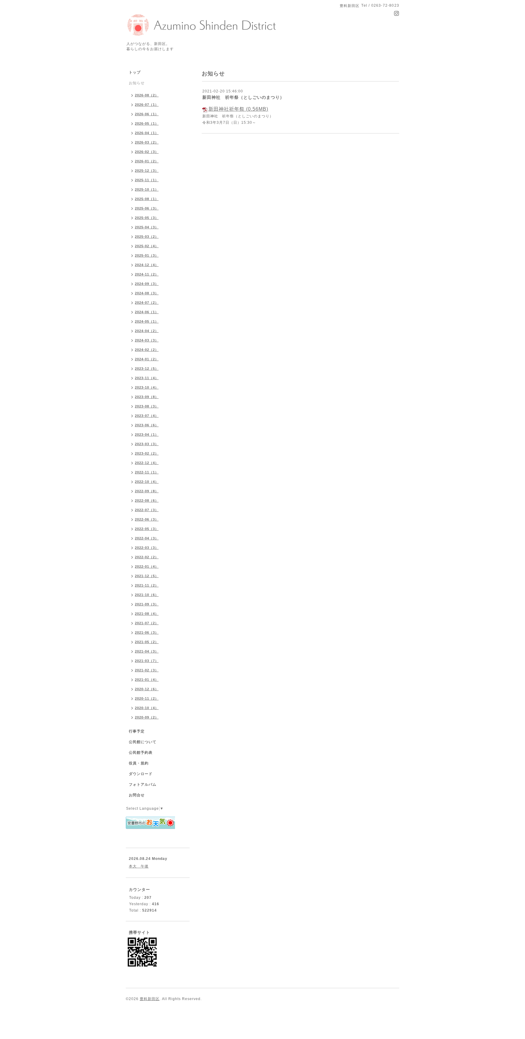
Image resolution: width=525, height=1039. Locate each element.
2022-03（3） (147, 547)
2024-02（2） (147, 350)
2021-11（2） (147, 585)
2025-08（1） (147, 199)
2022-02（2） (147, 557)
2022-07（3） (147, 510)
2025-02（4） (147, 246)
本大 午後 (139, 866)
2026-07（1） (147, 104)
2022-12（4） (147, 463)
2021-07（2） (147, 623)
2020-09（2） (147, 717)
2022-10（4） (147, 481)
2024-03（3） (147, 340)
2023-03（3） (147, 444)
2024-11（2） (147, 274)
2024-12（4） (147, 265)
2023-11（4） (147, 378)
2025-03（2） (147, 236)
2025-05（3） (147, 218)
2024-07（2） (147, 302)
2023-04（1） (147, 434)
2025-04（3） (147, 227)
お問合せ (137, 795)
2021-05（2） (147, 642)
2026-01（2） (147, 161)
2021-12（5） (147, 576)
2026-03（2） (147, 142)
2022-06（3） (147, 519)
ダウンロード (141, 774)
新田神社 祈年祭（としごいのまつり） (243, 97)
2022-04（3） (147, 538)
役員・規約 (139, 763)
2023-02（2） (147, 453)
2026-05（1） (147, 123)
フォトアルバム (142, 784)
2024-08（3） (147, 293)
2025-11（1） (147, 180)
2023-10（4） (147, 387)
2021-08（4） (147, 613)
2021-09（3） (147, 604)
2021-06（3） (147, 632)
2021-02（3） (147, 670)
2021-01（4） (147, 679)
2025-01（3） (147, 255)
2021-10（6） (147, 595)
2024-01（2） (147, 359)
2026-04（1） (147, 133)
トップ (135, 72)
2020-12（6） (147, 689)
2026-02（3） (147, 152)
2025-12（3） (147, 170)
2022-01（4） (147, 566)
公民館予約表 (141, 752)
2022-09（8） (147, 491)
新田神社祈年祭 (226, 109)
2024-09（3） (147, 284)
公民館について (142, 742)
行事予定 (137, 731)
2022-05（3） (147, 529)
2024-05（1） (147, 321)
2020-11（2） (147, 698)
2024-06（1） (147, 312)
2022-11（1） (147, 472)
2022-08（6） (147, 500)
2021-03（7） (147, 661)
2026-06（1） (147, 114)
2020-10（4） (147, 708)
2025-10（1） (147, 189)
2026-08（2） (147, 95)
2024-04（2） (147, 331)
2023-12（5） (147, 368)
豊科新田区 (150, 999)
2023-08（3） (147, 406)
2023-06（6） (147, 425)
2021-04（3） (147, 651)
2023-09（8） (147, 397)
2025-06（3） (147, 208)
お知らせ (137, 83)
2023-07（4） (147, 415)
